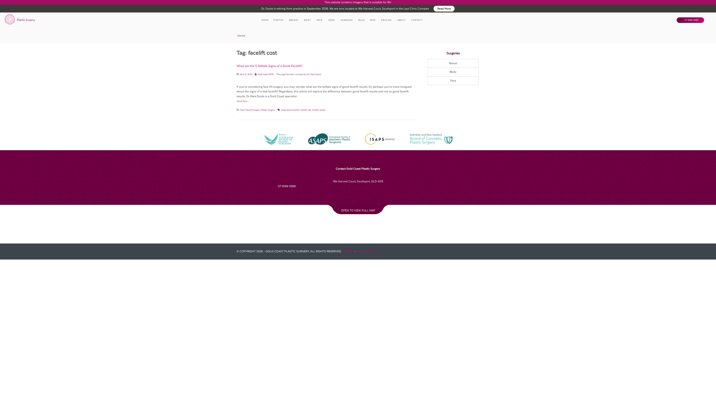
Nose (331, 20)
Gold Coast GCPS (266, 74)
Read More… (243, 101)
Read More (444, 8)
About (401, 20)
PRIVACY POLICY (368, 251)
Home (265, 20)
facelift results (318, 110)
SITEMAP (348, 251)
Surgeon (347, 20)
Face (320, 20)
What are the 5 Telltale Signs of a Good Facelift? (270, 66)
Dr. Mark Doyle (314, 74)
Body (307, 20)
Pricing (386, 20)
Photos (279, 20)
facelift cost (305, 110)
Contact (417, 20)
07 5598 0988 (691, 20)
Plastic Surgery (268, 110)
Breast (294, 20)
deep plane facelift (290, 110)
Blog (361, 20)
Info (373, 20)
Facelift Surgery (253, 110)
